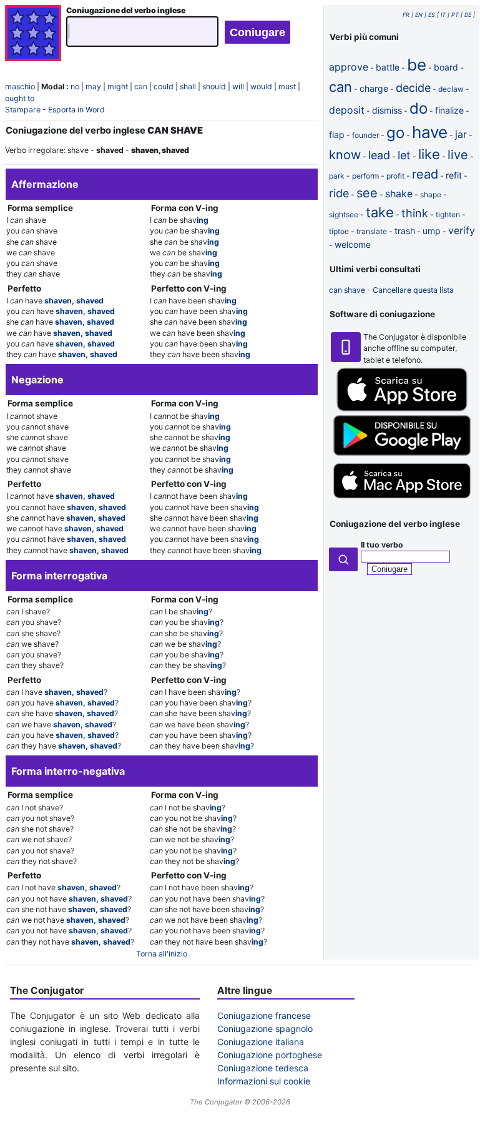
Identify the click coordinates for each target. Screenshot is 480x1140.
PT (455, 14)
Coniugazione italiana (260, 1041)
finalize (449, 110)
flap (337, 134)
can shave (347, 290)
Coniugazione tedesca (262, 1068)
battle (387, 67)
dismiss (387, 110)
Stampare (23, 109)
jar (461, 134)
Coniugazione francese (264, 1015)
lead (379, 155)
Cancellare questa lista (413, 290)
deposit (347, 110)
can (140, 86)
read (425, 174)
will (238, 86)
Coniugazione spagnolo (265, 1028)
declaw (451, 89)
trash (404, 230)
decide (413, 87)
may (93, 86)
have (430, 132)
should (214, 86)
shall (188, 86)
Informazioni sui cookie (263, 1081)
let (404, 155)
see (367, 192)
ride (339, 193)
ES (431, 14)
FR (406, 14)
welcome (353, 244)
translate (371, 231)
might (117, 86)
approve (348, 67)
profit (395, 175)
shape (430, 194)
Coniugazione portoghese (269, 1054)
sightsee (343, 214)
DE (467, 14)
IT (443, 14)
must (287, 86)
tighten (448, 214)
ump (432, 230)
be (416, 64)
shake (399, 193)
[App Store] (402, 408)
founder (365, 135)
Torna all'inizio (161, 953)
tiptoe (339, 231)
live (458, 154)
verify (461, 230)
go (395, 133)
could (164, 86)
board (446, 67)
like (429, 154)
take (380, 212)
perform (365, 175)
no (75, 86)
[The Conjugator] (33, 34)
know (345, 154)
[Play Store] (402, 453)
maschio (20, 86)
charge (374, 88)
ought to (19, 98)
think (414, 213)
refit (454, 175)
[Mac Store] (402, 499)
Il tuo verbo (382, 544)
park (337, 175)
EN (419, 14)
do (418, 108)
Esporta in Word (76, 109)
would (261, 86)
